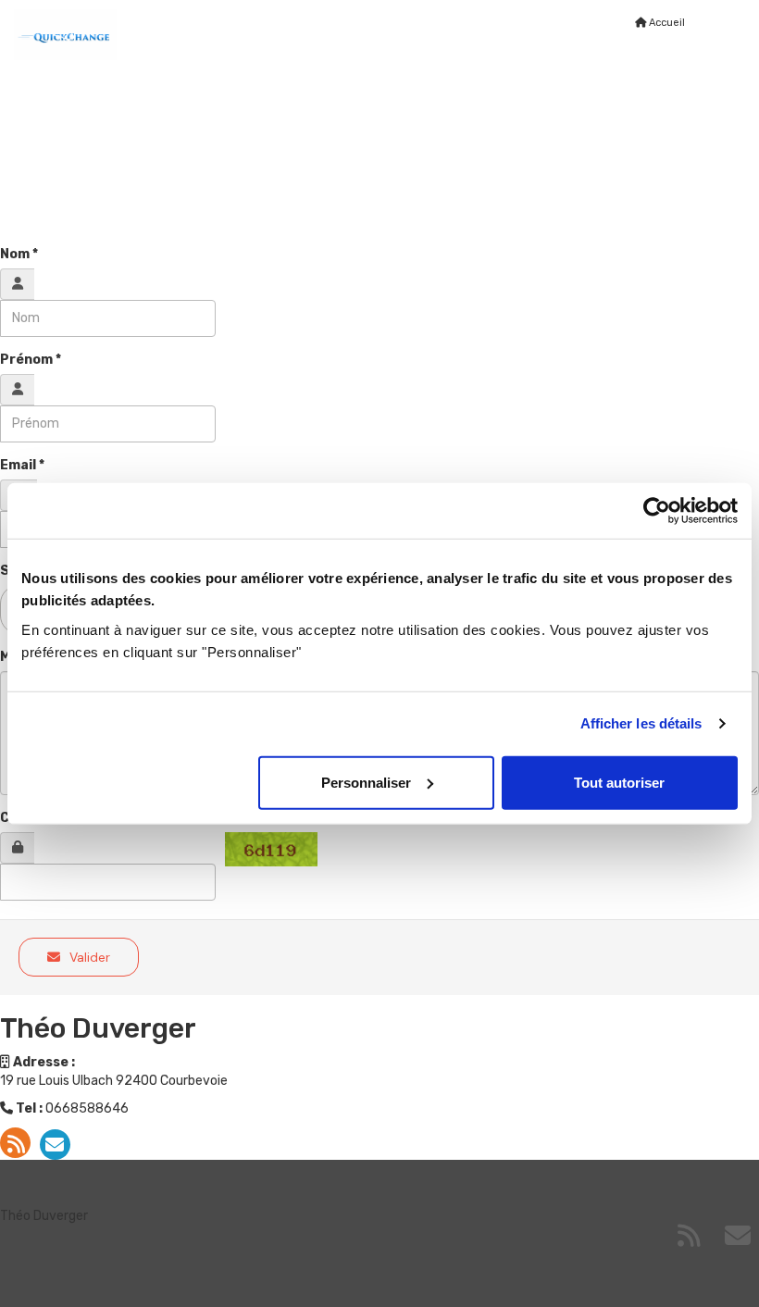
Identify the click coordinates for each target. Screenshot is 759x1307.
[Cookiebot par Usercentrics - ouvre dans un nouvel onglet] (657, 511)
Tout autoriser (619, 782)
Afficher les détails (641, 723)
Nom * (19, 254)
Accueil (665, 23)
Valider (88, 957)
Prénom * (30, 359)
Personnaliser (366, 782)
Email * (22, 465)
